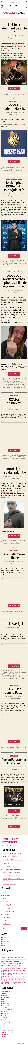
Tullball (3, 1034)
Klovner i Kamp (13, 263)
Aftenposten (10, 957)
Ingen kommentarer (15, 38)
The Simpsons (10, 172)
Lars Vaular (19, 263)
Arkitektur (4, 993)
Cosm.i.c (13, 379)
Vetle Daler (6, 914)
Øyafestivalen (6, 983)
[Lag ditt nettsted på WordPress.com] (14, 1)
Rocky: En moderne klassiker (14, 107)
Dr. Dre (18, 746)
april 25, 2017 (20, 35)
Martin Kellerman (19, 167)
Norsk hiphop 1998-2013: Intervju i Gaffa (14, 186)
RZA (19, 456)
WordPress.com (7, 920)
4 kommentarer (15, 409)
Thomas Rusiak (7, 820)
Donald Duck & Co (14, 965)
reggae (3, 1026)
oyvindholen (11, 35)
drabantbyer (10, 967)
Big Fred (11, 378)
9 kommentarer (15, 114)
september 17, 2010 (20, 767)
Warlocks (17, 264)
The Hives (21, 676)
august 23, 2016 (20, 112)
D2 (7, 961)
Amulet (5, 670)
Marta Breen (6, 901)
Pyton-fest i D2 (7, 863)
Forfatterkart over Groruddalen (11, 875)
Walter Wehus (6, 917)
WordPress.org (7, 924)
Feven (7, 455)
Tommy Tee (6, 264)
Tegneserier (17, 101)
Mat (2, 1016)
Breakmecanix (6, 610)
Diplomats (10, 93)
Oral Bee (9, 747)
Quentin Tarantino (21, 455)
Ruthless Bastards (13, 456)
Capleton (20, 378)
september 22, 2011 (20, 476)
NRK (5, 976)
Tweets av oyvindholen (7, 845)
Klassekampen (13, 971)
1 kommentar (15, 292)
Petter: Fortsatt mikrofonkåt (14, 761)
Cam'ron (5, 93)
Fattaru (19, 670)
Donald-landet (21, 963)
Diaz (4, 455)
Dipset (14, 93)
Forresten (7, 968)
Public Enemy (23, 976)
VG (16, 982)
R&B (2, 1024)
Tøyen (15, 675)
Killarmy (11, 455)
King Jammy (10, 381)
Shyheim (8, 458)
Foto (2, 1001)
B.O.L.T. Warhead (7, 260)
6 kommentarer (15, 563)
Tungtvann (12, 264)
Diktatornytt (6, 892)
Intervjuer (14, 178)
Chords (9, 379)
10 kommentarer (15, 769)
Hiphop (12, 21)
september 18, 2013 (20, 193)
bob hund (9, 670)
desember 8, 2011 (20, 407)
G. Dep (9, 540)
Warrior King (15, 389)
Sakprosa (10, 101)
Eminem (5, 540)
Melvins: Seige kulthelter (9, 884)
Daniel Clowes (14, 963)
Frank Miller (11, 968)
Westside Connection (8, 749)
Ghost (4, 381)
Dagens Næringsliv (10, 962)
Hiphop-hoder (15, 261)
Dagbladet (10, 961)
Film (2, 999)
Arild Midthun (22, 957)
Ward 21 (10, 389)
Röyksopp (5, 675)
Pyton (2, 978)
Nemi (9, 974)
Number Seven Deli (13, 673)
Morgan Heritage (20, 384)
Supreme (17, 387)
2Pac (2, 957)
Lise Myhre (3, 973)
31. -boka (20, 124)
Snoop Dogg (17, 747)
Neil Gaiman (5, 974)
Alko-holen (4, 991)
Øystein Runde (12, 983)
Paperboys (12, 386)
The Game (16, 94)
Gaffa (24, 260)
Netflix (12, 974)
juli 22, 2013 (20, 290)
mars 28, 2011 (20, 627)
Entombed (14, 670)
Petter (12, 94)
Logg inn (3, 939)
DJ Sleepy (13, 815)
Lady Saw (15, 381)
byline (6, 959)
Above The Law (7, 746)
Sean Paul (9, 387)
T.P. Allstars (21, 542)
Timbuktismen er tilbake (14, 556)
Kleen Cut (23, 746)
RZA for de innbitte (14, 401)
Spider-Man (11, 979)
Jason (11, 970)
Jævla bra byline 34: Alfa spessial (12, 853)
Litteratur (4, 1014)
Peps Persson (16, 611)
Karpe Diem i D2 (7, 866)
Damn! (16, 610)
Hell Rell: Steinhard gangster (14, 28)
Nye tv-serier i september (10, 856)
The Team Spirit (9, 678)
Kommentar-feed (6, 943)
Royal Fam (5, 456)
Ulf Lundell (19, 820)
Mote (2, 1020)
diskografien (5, 50)
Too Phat (5, 389)
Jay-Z (15, 970)
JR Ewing (16, 672)
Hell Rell (19, 93)
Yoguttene (22, 264)
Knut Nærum (18, 971)
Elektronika (4, 997)
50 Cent (5, 957)
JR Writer (23, 93)
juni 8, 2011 (20, 561)
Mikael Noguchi (7, 905)
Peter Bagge (10, 169)
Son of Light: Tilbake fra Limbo (14, 470)
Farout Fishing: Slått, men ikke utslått (13, 860)
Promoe (20, 386)
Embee (17, 379)
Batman (2, 959)
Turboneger (22, 678)
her (18, 207)
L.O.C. (3, 703)
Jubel (4, 898)
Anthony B (5, 378)
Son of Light (15, 542)
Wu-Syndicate (14, 458)
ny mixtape (21, 47)
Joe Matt (12, 167)
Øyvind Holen (14, 6)
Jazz (2, 1008)
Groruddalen (5, 970)
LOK (19, 672)
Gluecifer (11, 672)
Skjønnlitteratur (6, 1030)
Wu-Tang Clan (23, 94)
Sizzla (13, 387)
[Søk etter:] (11, 929)
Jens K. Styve (19, 970)
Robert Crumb (8, 978)
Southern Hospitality (8, 911)
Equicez (14, 260)
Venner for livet (17, 172)
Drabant (3, 967)
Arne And (12, 166)
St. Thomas (11, 675)
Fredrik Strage (19, 815)
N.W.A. (24, 973)
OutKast (8, 976)
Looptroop (20, 381)
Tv (2, 1036)
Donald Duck (5, 965)
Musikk (16, 21)
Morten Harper (7, 908)
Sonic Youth (6, 979)
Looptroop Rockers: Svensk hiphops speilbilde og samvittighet (14, 281)
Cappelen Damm (10, 959)
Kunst (3, 1012)
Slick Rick (9, 542)
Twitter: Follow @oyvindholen (9, 840)
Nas (2, 974)
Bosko (12, 746)
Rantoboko (10, 613)
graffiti (25, 968)
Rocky (8, 170)
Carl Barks (17, 959)
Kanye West (7, 971)
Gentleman (22, 379)
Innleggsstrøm (5, 941)
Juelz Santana (6, 94)
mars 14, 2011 (20, 696)
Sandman (21, 978)
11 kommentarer (15, 478)
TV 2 (15, 982)
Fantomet (22, 967)
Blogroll (3, 995)
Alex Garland (6, 166)
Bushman (15, 378)
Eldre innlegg (14, 826)
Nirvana (15, 974)
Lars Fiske (23, 971)
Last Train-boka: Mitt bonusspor (11, 872)
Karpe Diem (6, 263)
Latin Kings (13, 817)
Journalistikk (5, 1010)
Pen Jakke (9, 818)
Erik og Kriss (19, 260)
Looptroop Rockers (7, 382)
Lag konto (4, 937)
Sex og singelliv (18, 170)
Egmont (14, 967)
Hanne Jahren (6, 895)
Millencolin (5, 673)
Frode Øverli (6, 167)
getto (22, 968)
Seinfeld (12, 170)
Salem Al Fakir (23, 818)
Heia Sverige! (14, 624)
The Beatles (6, 980)
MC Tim (5, 818)
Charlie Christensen (19, 166)
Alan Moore (17, 957)
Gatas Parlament (7, 261)
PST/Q (24, 386)
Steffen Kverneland (18, 979)
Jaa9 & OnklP (22, 261)
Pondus (19, 169)
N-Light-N (13, 540)
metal (3, 1018)
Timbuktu (22, 387)
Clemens (5, 815)
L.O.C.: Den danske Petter (14, 691)
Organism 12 (6, 386)
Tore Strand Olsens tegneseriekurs (12, 869)
